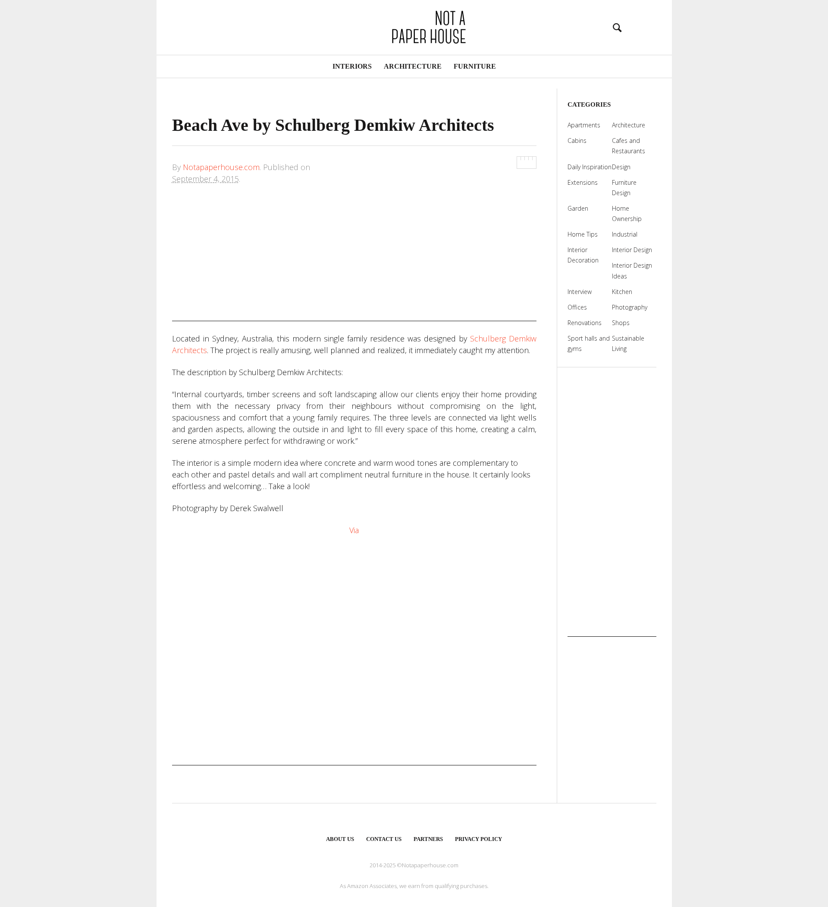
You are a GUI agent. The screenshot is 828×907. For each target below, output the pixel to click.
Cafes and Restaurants (628, 145)
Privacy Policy (478, 839)
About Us (340, 839)
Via (354, 530)
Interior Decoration (583, 255)
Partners (428, 839)
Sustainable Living (628, 343)
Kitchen (622, 292)
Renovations (585, 323)
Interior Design (632, 250)
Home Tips (583, 234)
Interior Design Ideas (632, 270)
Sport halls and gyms (589, 343)
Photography (629, 307)
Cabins (577, 140)
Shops (621, 323)
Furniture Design (624, 187)
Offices (577, 307)
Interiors (352, 66)
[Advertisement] (354, 260)
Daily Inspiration (590, 167)
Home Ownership (627, 213)
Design (621, 167)
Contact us (383, 839)
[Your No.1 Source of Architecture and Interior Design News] (414, 26)
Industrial (624, 234)
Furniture (475, 66)
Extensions (583, 182)
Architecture (413, 66)
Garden (578, 208)
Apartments (584, 125)
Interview (580, 292)
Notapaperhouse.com (221, 167)
